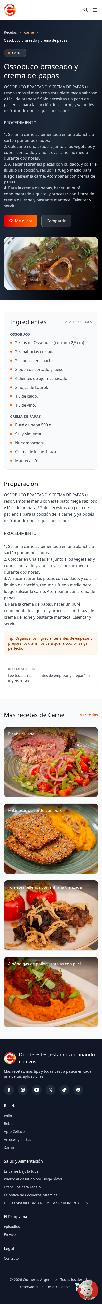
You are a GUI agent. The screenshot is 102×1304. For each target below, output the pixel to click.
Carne (9, 1147)
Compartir (56, 221)
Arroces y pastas (17, 1139)
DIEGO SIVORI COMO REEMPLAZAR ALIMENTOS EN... (47, 1202)
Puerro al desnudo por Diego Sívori (33, 1179)
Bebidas (10, 1123)
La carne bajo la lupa (21, 1171)
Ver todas (89, 715)
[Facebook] (9, 1090)
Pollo (8, 1115)
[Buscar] (85, 9)
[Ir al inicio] (10, 10)
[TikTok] (64, 1090)
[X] (50, 1090)
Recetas (10, 32)
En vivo (10, 1234)
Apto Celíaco (14, 1131)
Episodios (12, 1226)
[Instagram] (23, 1090)
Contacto (11, 1258)
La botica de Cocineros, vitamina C (32, 1195)
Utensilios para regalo (22, 1187)
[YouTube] (37, 1090)
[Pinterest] (78, 1090)
